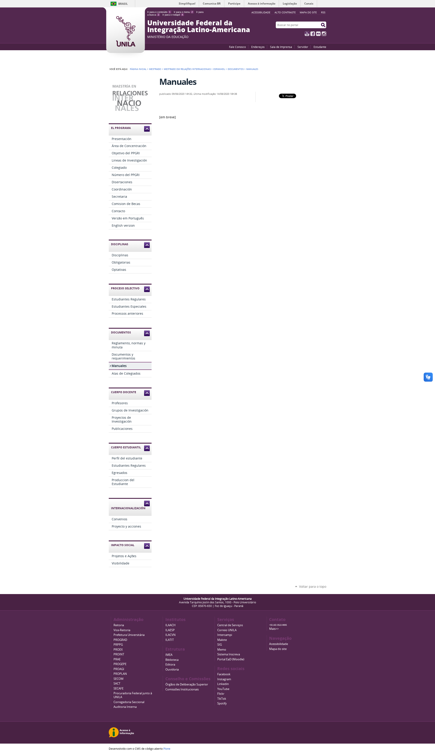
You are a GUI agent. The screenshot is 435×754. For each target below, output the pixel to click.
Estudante (320, 47)
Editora (170, 664)
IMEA (168, 655)
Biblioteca (172, 660)
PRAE (117, 659)
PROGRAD (120, 640)
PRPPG (118, 645)
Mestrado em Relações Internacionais (187, 69)
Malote (222, 640)
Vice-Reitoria (122, 630)
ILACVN (170, 635)
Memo (221, 650)
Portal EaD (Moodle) (230, 659)
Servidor (302, 47)
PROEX (118, 650)
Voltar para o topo (312, 586)
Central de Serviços (230, 625)
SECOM (118, 679)
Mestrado (155, 69)
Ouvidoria (172, 669)
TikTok (221, 699)
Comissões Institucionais (182, 689)
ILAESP (170, 630)
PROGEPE (120, 664)
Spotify (222, 703)
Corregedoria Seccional (129, 702)
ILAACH (170, 625)
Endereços (258, 47)
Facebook (312, 33)
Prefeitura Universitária (129, 635)
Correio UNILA (227, 630)
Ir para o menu (183, 12)
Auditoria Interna (125, 707)
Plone (166, 748)
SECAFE (118, 688)
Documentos (236, 69)
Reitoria (119, 625)
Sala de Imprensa (281, 47)
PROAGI (119, 669)
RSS (323, 12)
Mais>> (274, 629)
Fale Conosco (237, 47)
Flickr (318, 33)
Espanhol (219, 69)
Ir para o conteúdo (158, 12)
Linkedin (223, 684)
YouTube (307, 33)
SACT (117, 683)
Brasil (123, 4)
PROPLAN (120, 674)
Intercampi (224, 635)
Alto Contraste (285, 12)
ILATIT (169, 640)
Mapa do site (308, 12)
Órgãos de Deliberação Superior (186, 684)
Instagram (324, 33)
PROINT (119, 654)
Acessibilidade (278, 644)
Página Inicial (138, 69)
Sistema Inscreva (228, 654)
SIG (219, 645)
